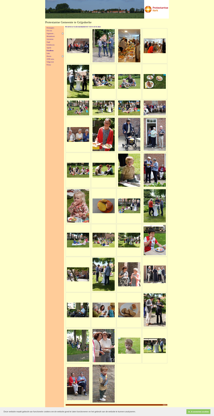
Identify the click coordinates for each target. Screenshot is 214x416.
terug (165, 405)
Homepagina (50, 28)
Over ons (49, 31)
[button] (136, 411)
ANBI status (50, 59)
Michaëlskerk (51, 36)
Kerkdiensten (51, 45)
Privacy (49, 65)
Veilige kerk (50, 62)
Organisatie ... (51, 33)
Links (48, 53)
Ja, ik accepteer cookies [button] (198, 412)
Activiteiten (50, 39)
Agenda (49, 48)
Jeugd (48, 42)
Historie (49, 56)
